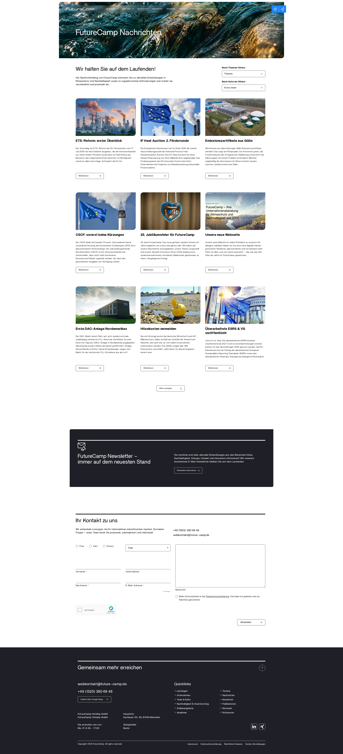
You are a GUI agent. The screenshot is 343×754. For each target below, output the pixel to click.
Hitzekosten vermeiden (158, 329)
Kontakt (210, 9)
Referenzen (228, 713)
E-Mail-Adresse (134, 585)
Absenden (245, 622)
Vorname (80, 571)
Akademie (170, 9)
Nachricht (180, 590)
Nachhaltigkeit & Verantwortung (193, 704)
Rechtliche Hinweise (233, 744)
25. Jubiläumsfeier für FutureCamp (168, 234)
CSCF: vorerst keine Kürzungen (100, 234)
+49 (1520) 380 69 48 (186, 530)
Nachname (81, 585)
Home (78, 24)
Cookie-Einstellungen (255, 744)
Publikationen (196, 9)
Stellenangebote (185, 708)
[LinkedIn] (254, 727)
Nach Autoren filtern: (234, 82)
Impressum (193, 744)
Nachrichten (142, 9)
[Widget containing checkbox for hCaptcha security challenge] (96, 610)
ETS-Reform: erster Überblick (99, 140)
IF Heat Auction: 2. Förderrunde (165, 140)
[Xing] (262, 727)
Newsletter (157, 9)
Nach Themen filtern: (234, 68)
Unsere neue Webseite (222, 234)
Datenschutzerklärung (217, 596)
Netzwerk (227, 708)
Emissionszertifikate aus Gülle (229, 140)
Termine (182, 9)
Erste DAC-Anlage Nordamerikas (101, 329)
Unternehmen (132, 571)
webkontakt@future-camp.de (191, 535)
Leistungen (182, 691)
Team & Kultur (184, 700)
